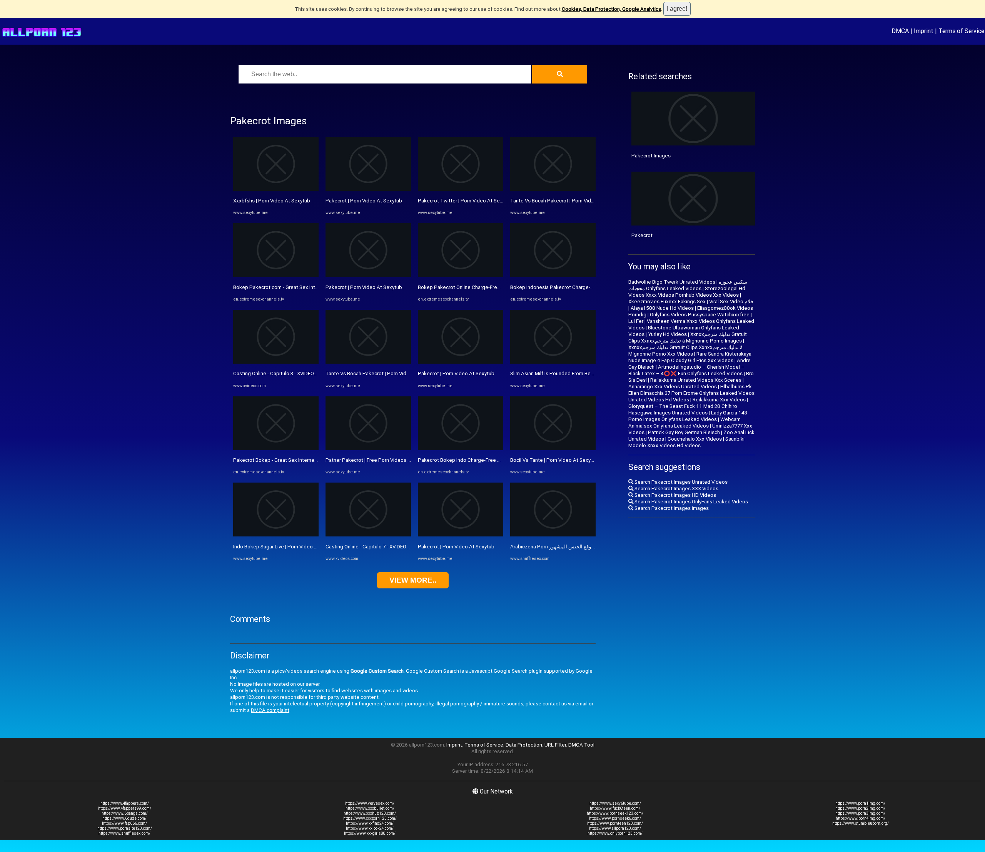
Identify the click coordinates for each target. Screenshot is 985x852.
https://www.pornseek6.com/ (615, 818)
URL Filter (555, 745)
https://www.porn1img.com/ (860, 803)
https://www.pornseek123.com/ (615, 813)
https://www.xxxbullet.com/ (370, 808)
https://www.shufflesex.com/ (124, 833)
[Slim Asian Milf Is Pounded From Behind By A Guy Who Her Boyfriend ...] (553, 362)
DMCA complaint (270, 710)
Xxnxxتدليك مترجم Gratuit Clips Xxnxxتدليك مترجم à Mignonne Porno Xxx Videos (685, 350)
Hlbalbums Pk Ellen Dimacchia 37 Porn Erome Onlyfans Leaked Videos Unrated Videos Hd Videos (691, 393)
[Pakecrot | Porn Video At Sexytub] (368, 189)
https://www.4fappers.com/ (124, 803)
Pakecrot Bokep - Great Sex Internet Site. (280, 460)
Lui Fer (635, 321)
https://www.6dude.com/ (124, 818)
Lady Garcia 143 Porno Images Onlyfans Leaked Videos (687, 416)
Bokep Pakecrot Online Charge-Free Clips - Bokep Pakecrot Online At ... (499, 287)
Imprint (923, 31)
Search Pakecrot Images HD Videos (674, 495)
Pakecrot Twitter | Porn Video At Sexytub (465, 200)
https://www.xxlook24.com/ (370, 828)
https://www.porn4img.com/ (860, 818)
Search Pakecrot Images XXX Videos (675, 488)
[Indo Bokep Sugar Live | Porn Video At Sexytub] (276, 534)
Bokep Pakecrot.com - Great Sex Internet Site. (286, 287)
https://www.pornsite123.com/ (124, 828)
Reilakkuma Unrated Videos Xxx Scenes (695, 380)
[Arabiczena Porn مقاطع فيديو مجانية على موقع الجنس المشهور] (553, 534)
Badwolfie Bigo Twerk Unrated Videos (671, 282)
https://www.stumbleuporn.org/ (860, 823)
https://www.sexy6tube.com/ (615, 803)
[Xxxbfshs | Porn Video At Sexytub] (276, 189)
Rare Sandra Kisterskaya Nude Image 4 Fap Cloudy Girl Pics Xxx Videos (689, 357)
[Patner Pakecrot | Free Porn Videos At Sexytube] (368, 448)
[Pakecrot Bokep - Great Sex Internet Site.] (276, 448)
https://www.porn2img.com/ (860, 808)
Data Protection (524, 745)
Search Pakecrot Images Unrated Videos (680, 482)
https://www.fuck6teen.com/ (615, 808)
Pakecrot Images (651, 155)
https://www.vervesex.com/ (369, 803)
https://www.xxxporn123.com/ (370, 818)
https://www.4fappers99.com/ (124, 808)
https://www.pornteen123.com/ (615, 823)
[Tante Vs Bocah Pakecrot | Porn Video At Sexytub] (368, 362)
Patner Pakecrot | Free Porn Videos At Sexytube (381, 460)
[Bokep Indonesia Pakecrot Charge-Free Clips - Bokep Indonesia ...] (553, 275)
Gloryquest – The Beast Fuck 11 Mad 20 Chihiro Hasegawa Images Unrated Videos (682, 409)
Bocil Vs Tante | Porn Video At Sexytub (554, 460)
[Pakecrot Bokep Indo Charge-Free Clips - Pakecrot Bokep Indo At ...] (460, 448)
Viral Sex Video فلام (731, 301)
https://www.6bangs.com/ (125, 813)
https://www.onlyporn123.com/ (615, 833)
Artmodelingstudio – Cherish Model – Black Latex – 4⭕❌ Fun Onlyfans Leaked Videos (686, 370)
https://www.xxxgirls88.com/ (370, 833)
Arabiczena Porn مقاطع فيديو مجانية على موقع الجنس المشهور (577, 546)
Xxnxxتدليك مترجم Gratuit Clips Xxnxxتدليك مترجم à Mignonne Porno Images (687, 337)
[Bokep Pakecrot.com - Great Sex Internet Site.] (276, 275)
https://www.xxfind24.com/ (370, 823)
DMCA (900, 31)
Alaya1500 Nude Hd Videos (662, 308)
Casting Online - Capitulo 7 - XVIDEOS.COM (374, 546)
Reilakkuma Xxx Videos (719, 399)
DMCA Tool (581, 745)
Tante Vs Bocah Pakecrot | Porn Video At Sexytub (382, 373)
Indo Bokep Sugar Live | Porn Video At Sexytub (286, 546)
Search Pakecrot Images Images (671, 508)
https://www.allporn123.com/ (615, 828)
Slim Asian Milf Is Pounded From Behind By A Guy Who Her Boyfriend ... (589, 373)
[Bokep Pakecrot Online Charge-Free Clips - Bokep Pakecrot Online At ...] (460, 275)
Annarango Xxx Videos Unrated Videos (672, 386)
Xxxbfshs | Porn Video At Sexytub (271, 200)
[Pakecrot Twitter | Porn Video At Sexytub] (460, 189)
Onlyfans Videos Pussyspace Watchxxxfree (700, 314)
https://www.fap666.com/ (124, 823)
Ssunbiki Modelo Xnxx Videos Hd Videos (686, 442)
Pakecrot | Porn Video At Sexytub (364, 200)
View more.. (412, 580)
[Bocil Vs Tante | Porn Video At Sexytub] (553, 448)
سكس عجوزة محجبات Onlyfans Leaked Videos (687, 285)
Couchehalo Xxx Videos (695, 439)
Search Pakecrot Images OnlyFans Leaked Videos (690, 501)
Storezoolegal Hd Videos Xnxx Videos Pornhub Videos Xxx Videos (686, 291)
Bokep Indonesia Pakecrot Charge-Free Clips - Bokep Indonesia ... (585, 287)
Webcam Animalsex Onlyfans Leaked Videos (684, 422)
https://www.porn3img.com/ (860, 813)
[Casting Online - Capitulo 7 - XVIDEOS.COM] (368, 534)
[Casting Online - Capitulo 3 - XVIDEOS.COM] (276, 362)
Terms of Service (961, 31)
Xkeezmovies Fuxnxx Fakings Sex (667, 301)
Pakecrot (642, 235)
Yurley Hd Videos (667, 334)
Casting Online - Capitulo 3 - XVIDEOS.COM (281, 373)
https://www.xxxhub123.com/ (370, 813)
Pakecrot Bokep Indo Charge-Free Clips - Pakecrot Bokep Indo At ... (495, 460)
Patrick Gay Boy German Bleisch (684, 432)
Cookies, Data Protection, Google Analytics (611, 9)
